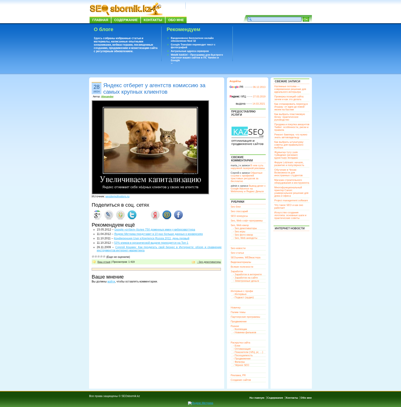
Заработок (237, 271)
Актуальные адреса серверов (190, 51)
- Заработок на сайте (245, 277)
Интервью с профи (242, 291)
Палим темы (238, 312)
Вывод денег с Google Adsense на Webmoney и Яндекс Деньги (248, 188)
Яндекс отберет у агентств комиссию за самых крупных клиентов (154, 88)
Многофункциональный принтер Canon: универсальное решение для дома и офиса (291, 191)
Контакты (153, 20)
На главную (256, 397)
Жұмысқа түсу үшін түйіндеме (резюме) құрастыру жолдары (286, 155)
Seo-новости (238, 248)
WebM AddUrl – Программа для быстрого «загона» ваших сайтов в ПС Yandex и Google (197, 57)
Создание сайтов (241, 379)
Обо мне (176, 20)
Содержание (126, 20)
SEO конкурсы (239, 216)
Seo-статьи (237, 252)
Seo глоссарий (239, 211)
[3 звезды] (98, 256)
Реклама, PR (238, 375)
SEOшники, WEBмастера (245, 257)
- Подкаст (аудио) (243, 297)
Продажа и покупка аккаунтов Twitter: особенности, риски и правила (291, 127)
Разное (235, 326)
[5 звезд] (104, 256)
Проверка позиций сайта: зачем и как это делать (289, 98)
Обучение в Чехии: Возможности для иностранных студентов (288, 172)
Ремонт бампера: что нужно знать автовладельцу (290, 136)
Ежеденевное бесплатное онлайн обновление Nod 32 (192, 39)
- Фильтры (239, 361)
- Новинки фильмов (244, 332)
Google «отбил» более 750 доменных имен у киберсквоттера (154, 229)
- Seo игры (239, 231)
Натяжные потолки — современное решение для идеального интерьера (290, 89)
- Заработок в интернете (247, 274)
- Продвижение (242, 358)
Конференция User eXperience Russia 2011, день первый (151, 238)
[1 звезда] (93, 256)
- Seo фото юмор (243, 234)
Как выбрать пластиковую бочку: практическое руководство (289, 117)
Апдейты (235, 81)
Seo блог (236, 206)
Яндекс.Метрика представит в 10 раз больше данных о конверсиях (158, 234)
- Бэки (236, 345)
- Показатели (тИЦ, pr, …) (248, 352)
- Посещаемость (243, 355)
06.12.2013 (259, 87)
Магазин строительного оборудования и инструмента (291, 181)
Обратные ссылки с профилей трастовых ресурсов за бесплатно (246, 177)
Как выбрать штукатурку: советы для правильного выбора (289, 145)
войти (111, 281)
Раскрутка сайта (240, 342)
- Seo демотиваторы (209, 261)
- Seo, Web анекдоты (245, 238)
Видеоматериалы (241, 262)
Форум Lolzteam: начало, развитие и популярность (289, 164)
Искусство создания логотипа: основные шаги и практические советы (290, 215)
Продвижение (239, 321)
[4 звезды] (101, 256)
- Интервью (239, 294)
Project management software (291, 200)
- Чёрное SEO (241, 365)
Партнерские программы (245, 316)
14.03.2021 (258, 103)
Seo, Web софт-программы (247, 220)
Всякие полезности (242, 266)
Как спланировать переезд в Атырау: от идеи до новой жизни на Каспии (291, 107)
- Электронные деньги (246, 280)
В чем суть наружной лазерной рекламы (248, 167)
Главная (100, 20)
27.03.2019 (259, 96)
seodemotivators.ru (117, 196)
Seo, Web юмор (240, 225)
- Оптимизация (242, 348)
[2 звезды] (95, 256)
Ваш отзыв (103, 261)
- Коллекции (240, 329)
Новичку (236, 307)
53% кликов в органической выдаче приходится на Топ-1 (151, 242)
